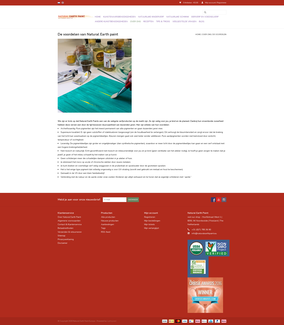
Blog (201, 21)
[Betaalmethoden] (164, 321)
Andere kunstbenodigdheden (111, 21)
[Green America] (207, 266)
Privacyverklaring (66, 239)
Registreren (149, 217)
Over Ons (135, 21)
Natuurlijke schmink (177, 16)
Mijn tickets (149, 224)
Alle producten (108, 217)
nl (59, 2)
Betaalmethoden (65, 228)
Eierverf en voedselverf (205, 16)
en (63, 2)
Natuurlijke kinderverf (151, 16)
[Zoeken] (204, 12)
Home (98, 16)
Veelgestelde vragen (184, 21)
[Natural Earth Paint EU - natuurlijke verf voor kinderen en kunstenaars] (76, 17)
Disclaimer (62, 243)
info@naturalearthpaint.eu (204, 233)
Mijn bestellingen (152, 220)
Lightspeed (111, 321)
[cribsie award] (207, 295)
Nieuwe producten (109, 220)
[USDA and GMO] (207, 248)
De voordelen (219, 34)
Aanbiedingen (107, 224)
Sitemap (61, 235)
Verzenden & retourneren (70, 232)
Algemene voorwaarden (69, 220)
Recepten (148, 21)
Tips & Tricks (163, 21)
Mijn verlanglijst (151, 228)
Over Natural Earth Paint (69, 217)
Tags (103, 228)
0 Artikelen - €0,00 (191, 2)
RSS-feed (105, 232)
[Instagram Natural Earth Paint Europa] (224, 199)
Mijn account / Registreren (215, 2)
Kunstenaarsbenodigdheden (119, 16)
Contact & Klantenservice (70, 224)
